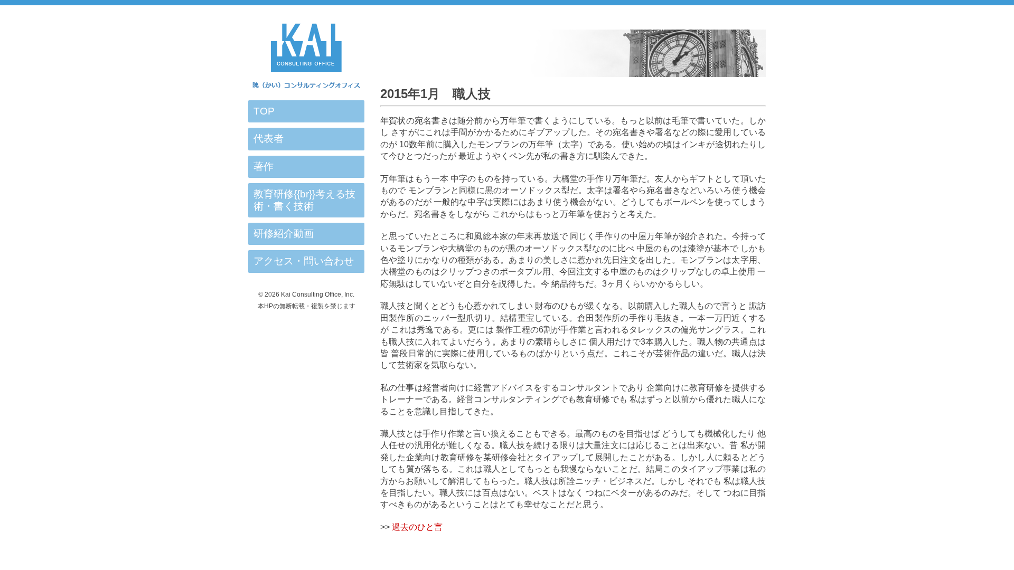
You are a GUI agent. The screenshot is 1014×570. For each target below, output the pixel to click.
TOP (264, 111)
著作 (263, 166)
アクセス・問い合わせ (303, 261)
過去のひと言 (417, 526)
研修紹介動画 (283, 233)
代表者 (268, 138)
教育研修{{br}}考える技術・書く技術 (304, 199)
